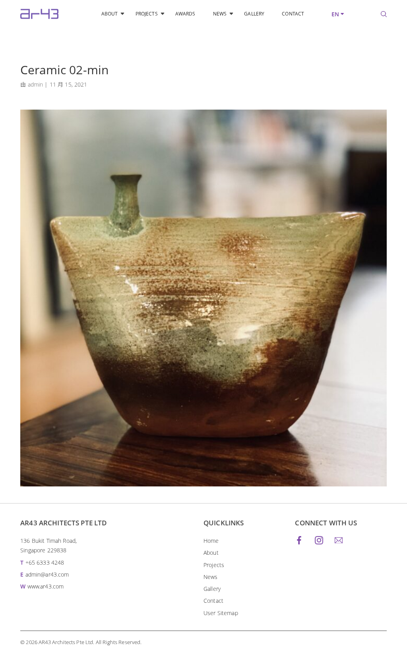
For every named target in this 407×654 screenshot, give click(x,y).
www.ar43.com (45, 586)
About (109, 13)
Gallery (254, 13)
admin (35, 84)
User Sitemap (221, 613)
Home (211, 540)
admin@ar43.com (47, 574)
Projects (147, 13)
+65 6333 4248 (44, 562)
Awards (185, 13)
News (220, 13)
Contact (293, 13)
